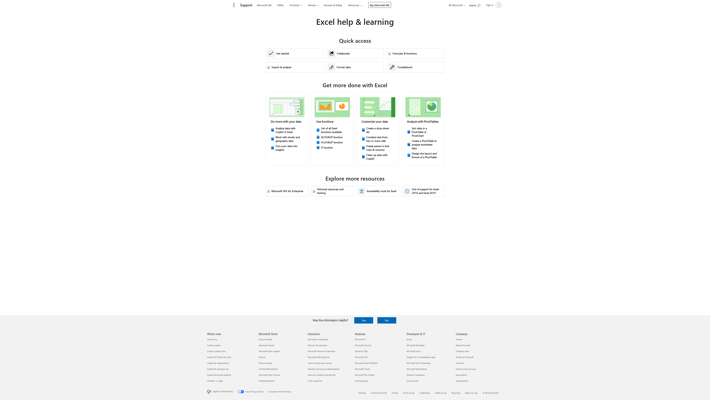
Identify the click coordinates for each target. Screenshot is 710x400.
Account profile (265, 339)
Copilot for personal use (218, 369)
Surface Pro (212, 339)
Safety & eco (441, 392)
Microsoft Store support (269, 351)
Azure (409, 339)
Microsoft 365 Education (319, 357)
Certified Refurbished (268, 369)
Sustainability (462, 380)
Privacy (395, 392)
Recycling (456, 392)
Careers (459, 339)
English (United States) (223, 391)
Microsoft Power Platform (366, 363)
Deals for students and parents (322, 375)
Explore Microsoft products (219, 375)
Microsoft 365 (264, 5)
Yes (363, 320)
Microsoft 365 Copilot (364, 375)
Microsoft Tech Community (419, 363)
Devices (312, 5)
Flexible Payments (267, 380)
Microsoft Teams (362, 369)
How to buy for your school (320, 363)
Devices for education (317, 345)
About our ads (471, 392)
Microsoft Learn (414, 351)
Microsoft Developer (416, 345)
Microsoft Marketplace (417, 369)
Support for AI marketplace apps (421, 357)
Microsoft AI (360, 339)
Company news (462, 351)
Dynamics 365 (361, 351)
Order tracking (265, 363)
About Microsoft (463, 345)
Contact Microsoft (379, 392)
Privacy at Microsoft (465, 357)
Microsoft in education (318, 339)
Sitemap (362, 392)
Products (294, 5)
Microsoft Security (363, 345)
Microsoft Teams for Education (321, 351)
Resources (353, 5)
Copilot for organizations (218, 363)
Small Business (361, 380)
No (387, 320)
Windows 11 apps (215, 380)
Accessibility (461, 375)
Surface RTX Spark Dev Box (219, 357)
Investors (460, 363)
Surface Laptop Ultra (216, 351)
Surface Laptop (213, 345)
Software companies (416, 375)
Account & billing (333, 5)
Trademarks (425, 392)
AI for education (315, 380)
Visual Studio (412, 380)
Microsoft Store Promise (269, 375)
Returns (262, 357)
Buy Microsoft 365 (379, 5)
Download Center (266, 345)
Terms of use (409, 392)
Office (280, 5)
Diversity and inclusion (466, 369)
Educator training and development (323, 369)
